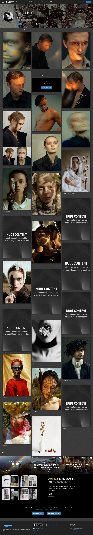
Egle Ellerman (27, 29)
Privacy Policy (21, 529)
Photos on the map (38, 528)
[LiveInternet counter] (6, 527)
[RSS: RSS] (2, 452)
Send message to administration (76, 528)
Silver (34, 315)
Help (37, 530)
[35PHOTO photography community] (8, 2)
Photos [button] (18, 1)
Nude (19, 19)
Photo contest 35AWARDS (8, 526)
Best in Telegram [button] (55, 513)
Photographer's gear (39, 71)
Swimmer (35, 264)
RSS (4, 452)
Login (83, 1)
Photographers (10, 29)
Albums (26, 23)
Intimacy (35, 363)
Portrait (22, 19)
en (70, 525)
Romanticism (6, 211)
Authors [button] (24, 1)
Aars (25, 17)
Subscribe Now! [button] (46, 87)
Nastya (5, 445)
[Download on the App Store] (39, 524)
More (51, 494)
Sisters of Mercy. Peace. (69, 193)
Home (4, 29)
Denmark (21, 17)
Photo (19, 23)
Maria (34, 216)
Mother (64, 428)
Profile (31, 23)
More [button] (37, 1)
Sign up (88, 1)
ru (73, 525)
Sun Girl (5, 397)
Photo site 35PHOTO (8, 525)
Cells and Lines (37, 411)
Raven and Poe (67, 380)
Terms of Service (27, 529)
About (34, 530)
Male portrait (28, 19)
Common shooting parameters (41, 75)
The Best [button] (31, 1)
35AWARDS (40, 24)
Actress (5, 305)
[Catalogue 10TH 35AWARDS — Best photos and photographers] (19, 487)
